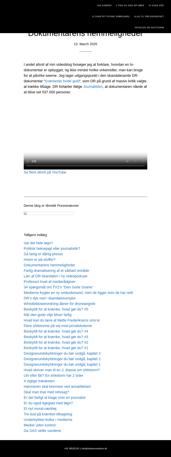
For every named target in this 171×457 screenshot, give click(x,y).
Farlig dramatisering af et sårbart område (56, 270)
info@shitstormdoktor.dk (94, 448)
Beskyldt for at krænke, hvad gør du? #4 (56, 331)
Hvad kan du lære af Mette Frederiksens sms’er (62, 320)
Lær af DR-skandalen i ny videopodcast (55, 276)
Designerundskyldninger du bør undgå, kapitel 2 (62, 359)
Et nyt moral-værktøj (40, 408)
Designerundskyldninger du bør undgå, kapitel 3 (62, 353)
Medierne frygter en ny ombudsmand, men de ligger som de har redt (78, 293)
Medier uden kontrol (40, 425)
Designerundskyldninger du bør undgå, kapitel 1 (62, 364)
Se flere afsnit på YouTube (45, 172)
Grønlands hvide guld (62, 81)
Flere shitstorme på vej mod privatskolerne (58, 326)
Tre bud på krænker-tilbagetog (48, 414)
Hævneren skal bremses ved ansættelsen (57, 386)
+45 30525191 (71, 448)
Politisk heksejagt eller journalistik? (52, 248)
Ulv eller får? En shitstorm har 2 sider (53, 375)
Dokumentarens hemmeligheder (49, 265)
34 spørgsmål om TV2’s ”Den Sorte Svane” (58, 287)
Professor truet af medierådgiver (49, 282)
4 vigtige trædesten (39, 381)
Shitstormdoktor (35, 6)
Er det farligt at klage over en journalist (55, 397)
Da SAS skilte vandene (42, 431)
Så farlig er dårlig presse (43, 254)
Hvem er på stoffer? (39, 259)
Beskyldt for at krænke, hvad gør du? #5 (56, 309)
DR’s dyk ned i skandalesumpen (50, 298)
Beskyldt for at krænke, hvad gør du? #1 (56, 348)
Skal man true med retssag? (46, 392)
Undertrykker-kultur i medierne (48, 420)
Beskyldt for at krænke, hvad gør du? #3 (56, 337)
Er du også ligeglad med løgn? (48, 403)
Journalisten (93, 86)
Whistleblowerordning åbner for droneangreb (59, 304)
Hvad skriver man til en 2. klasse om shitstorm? (62, 370)
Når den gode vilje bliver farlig (47, 315)
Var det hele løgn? (38, 243)
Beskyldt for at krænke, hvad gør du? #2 (56, 342)
